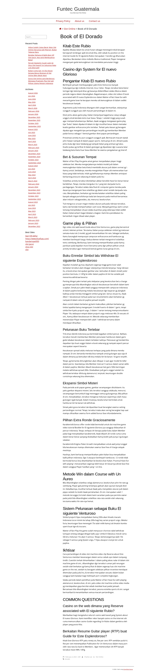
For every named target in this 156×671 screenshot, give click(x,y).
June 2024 (32, 172)
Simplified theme (128, 669)
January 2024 (33, 187)
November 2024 (34, 157)
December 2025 (34, 117)
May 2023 (32, 211)
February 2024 (33, 184)
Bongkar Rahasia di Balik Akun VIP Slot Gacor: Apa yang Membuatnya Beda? (41, 57)
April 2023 (32, 214)
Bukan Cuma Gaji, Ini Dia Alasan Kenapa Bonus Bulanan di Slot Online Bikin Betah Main (40, 73)
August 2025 (33, 129)
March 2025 (32, 144)
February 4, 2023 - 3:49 (72, 657)
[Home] (60, 28)
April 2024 (32, 178)
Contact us (94, 21)
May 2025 (32, 138)
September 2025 (34, 126)
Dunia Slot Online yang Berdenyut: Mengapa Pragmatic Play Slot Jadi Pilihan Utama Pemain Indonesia (41, 80)
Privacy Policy (63, 21)
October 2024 (33, 160)
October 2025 (33, 123)
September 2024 (34, 163)
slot (27, 249)
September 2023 (34, 199)
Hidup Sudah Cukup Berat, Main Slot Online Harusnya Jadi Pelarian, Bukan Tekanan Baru (42, 49)
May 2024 (32, 175)
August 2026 (33, 93)
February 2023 (33, 220)
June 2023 (32, 208)
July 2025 (31, 132)
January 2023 (33, 223)
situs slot (29, 247)
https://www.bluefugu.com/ (37, 238)
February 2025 (33, 148)
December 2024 (34, 154)
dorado (67, 659)
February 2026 (33, 111)
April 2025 (32, 141)
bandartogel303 (32, 241)
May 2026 (32, 102)
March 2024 (32, 181)
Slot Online (69, 28)
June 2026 (32, 99)
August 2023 (33, 202)
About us (79, 21)
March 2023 (32, 217)
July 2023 (31, 205)
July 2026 (31, 96)
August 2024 (33, 166)
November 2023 (34, 193)
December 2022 (34, 226)
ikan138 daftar (31, 236)
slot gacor (29, 244)
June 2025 (32, 135)
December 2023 (34, 190)
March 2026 (32, 108)
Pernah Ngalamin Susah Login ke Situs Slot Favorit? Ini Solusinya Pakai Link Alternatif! (42, 65)
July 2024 (31, 169)
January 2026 (33, 114)
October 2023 (33, 196)
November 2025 (34, 120)
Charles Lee (88, 657)
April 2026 (32, 105)
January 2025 (33, 151)
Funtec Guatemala (78, 9)
